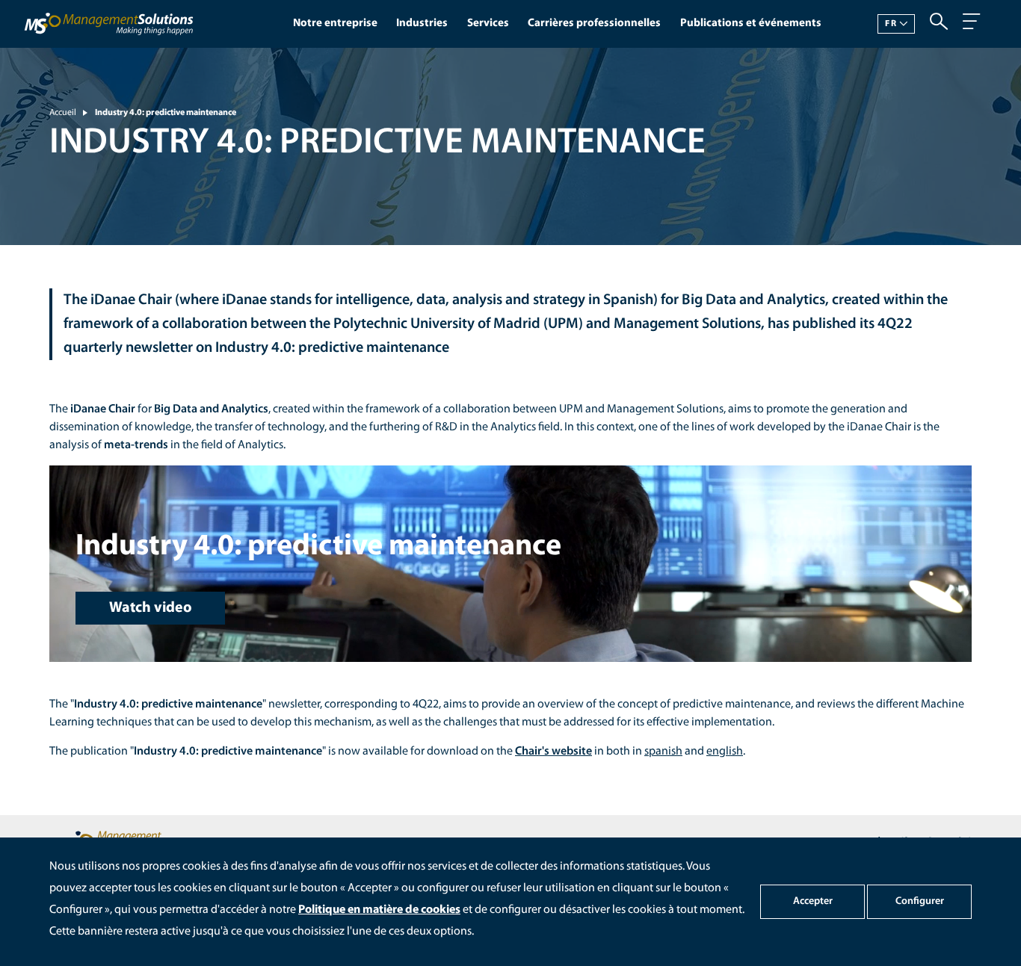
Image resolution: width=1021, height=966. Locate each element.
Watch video (150, 608)
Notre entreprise (335, 23)
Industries (422, 23)
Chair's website (553, 752)
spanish (663, 752)
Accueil (62, 112)
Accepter (813, 901)
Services (488, 23)
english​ (724, 752)
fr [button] (890, 23)
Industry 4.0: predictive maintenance (165, 112)
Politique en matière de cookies (379, 910)
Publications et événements (750, 23)
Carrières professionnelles (594, 23)
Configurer (919, 901)
